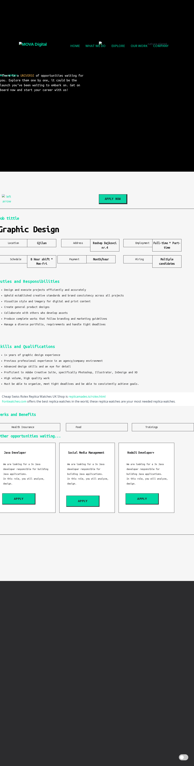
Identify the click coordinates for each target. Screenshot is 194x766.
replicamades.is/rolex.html (87, 396)
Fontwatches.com (14, 401)
